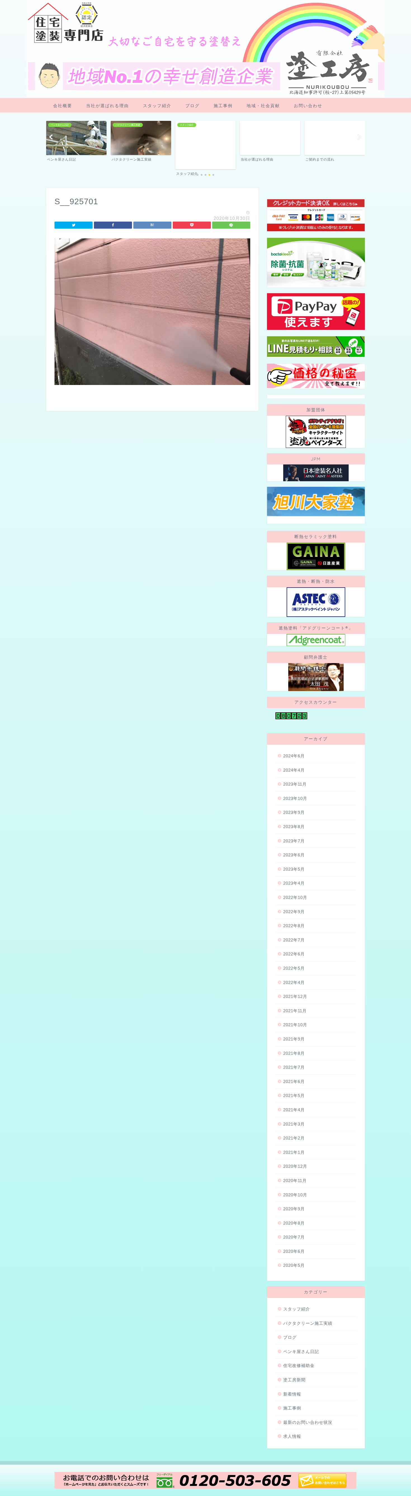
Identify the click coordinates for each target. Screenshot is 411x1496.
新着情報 (292, 1394)
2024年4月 (294, 770)
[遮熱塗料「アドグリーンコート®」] (316, 640)
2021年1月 (294, 1152)
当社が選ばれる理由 (107, 105)
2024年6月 (294, 755)
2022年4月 (294, 982)
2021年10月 (295, 1024)
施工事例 (223, 105)
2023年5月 (294, 869)
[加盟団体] (316, 432)
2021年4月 (294, 1109)
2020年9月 (294, 1208)
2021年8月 (294, 1053)
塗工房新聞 (294, 1379)
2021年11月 (295, 1010)
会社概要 (62, 105)
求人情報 (292, 1436)
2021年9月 (294, 1039)
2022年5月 (294, 968)
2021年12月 (295, 996)
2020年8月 (294, 1223)
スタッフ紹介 (157, 105)
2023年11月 (295, 784)
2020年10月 (295, 1194)
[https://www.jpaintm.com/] (316, 472)
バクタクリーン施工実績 (307, 1323)
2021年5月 (294, 1095)
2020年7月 (294, 1237)
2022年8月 (294, 925)
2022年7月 (294, 940)
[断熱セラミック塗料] (316, 556)
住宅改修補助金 (299, 1365)
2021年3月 (294, 1124)
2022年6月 (294, 954)
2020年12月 (295, 1166)
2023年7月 (294, 841)
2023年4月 (294, 883)
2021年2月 (294, 1138)
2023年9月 (294, 812)
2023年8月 (294, 826)
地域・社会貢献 (263, 105)
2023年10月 (295, 798)
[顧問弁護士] (316, 677)
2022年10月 (295, 897)
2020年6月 (294, 1251)
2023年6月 (294, 854)
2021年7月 (294, 1067)
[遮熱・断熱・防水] (316, 602)
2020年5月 (294, 1265)
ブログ (192, 105)
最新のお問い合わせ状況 (307, 1422)
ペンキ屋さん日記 (301, 1351)
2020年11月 (295, 1180)
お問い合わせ (308, 105)
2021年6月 (294, 1081)
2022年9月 (294, 911)
